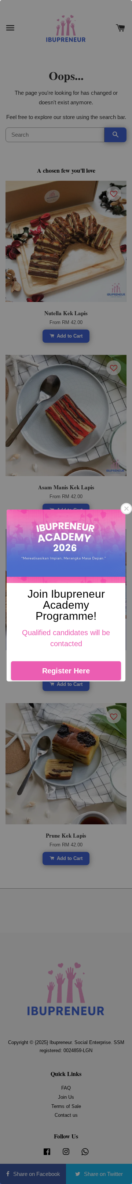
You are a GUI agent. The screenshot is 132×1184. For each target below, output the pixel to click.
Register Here (66, 671)
